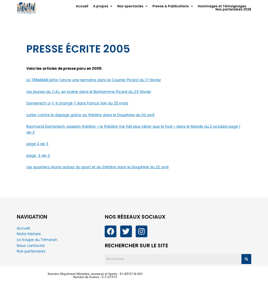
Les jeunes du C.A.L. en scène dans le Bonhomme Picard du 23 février (88, 91)
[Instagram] (141, 231)
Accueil (82, 6)
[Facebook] (110, 231)
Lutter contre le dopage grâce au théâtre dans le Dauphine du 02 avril (90, 114)
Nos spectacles (130, 6)
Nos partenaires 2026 (233, 9)
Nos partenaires (31, 251)
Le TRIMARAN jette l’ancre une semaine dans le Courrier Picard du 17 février (93, 80)
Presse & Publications (170, 6)
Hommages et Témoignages (222, 6)
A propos (100, 6)
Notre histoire (29, 233)
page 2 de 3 (37, 143)
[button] (102, 6)
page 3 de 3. (38, 155)
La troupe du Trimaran (37, 239)
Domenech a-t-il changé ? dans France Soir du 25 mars (77, 103)
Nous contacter (31, 245)
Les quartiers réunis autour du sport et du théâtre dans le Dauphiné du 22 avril (97, 167)
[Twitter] (126, 231)
